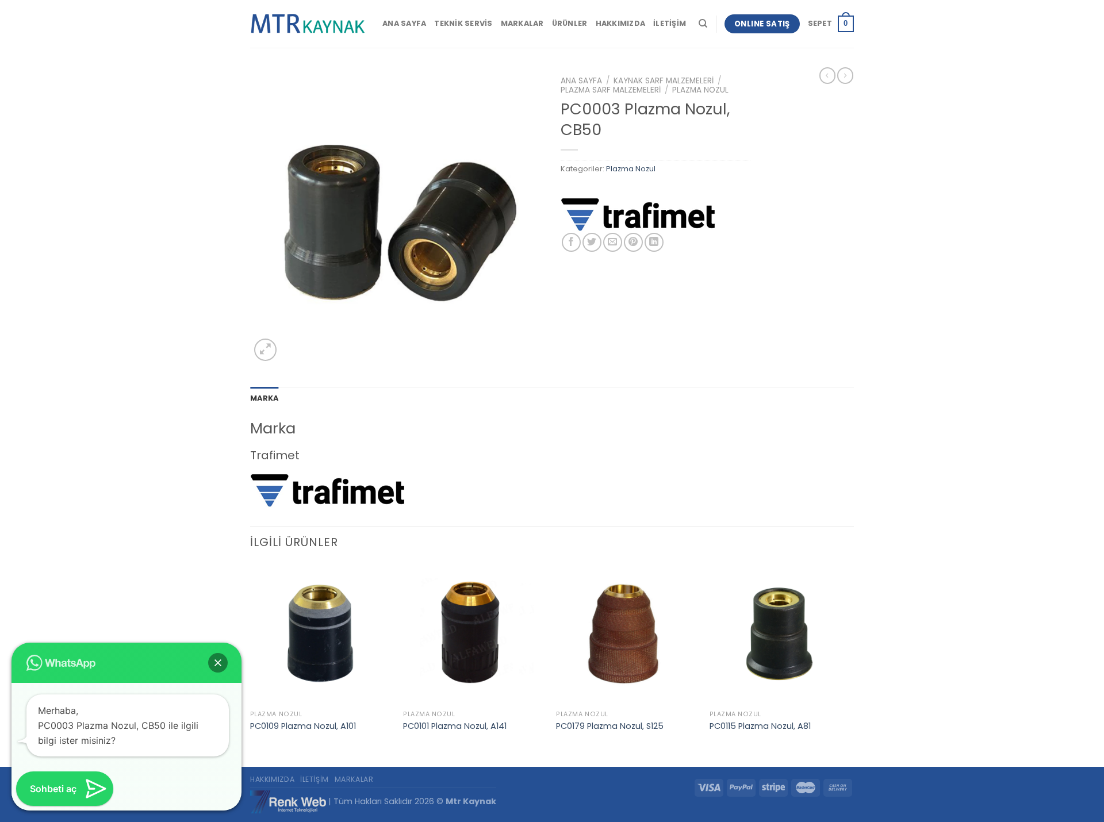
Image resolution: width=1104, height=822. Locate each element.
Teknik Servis (463, 23)
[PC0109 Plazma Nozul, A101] (321, 634)
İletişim (669, 23)
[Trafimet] (638, 213)
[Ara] (703, 23)
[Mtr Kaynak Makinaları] (307, 24)
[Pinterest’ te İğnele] (633, 242)
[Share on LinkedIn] (654, 242)
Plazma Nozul (700, 89)
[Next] (850, 664)
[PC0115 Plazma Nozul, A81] (781, 634)
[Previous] (250, 664)
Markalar (522, 23)
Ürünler (570, 23)
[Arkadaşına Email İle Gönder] (612, 242)
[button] (218, 663)
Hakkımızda (621, 23)
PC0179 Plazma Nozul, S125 (610, 726)
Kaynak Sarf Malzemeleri (664, 80)
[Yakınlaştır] (265, 350)
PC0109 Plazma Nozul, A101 (303, 726)
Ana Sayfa (404, 23)
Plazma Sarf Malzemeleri (611, 89)
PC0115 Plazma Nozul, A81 (760, 726)
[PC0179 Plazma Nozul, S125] (627, 634)
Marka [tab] (264, 398)
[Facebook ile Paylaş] (571, 242)
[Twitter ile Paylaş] (591, 242)
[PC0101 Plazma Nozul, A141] (474, 634)
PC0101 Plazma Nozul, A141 (455, 726)
